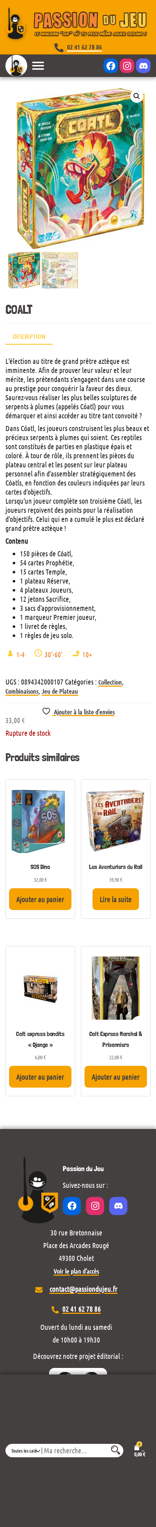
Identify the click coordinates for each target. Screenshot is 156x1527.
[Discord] (143, 65)
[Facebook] (110, 65)
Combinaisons (21, 691)
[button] (136, 96)
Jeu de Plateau (60, 691)
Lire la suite (116, 899)
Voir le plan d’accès (76, 1271)
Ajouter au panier (40, 899)
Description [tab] (29, 336)
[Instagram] (127, 65)
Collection (110, 682)
